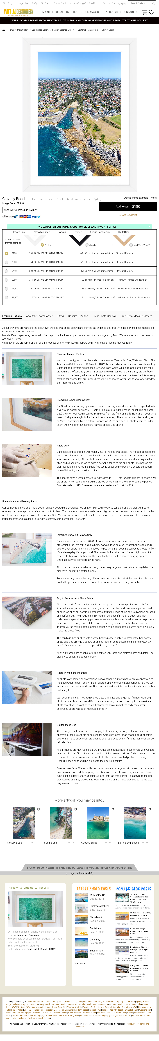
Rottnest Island (89, 1013)
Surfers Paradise (60, 1013)
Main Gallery (22, 30)
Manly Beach (44, 1004)
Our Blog (7, 3)
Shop (75, 12)
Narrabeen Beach (100, 1004)
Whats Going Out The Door (84, 3)
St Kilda (127, 1004)
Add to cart (128, 206)
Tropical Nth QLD (74, 1007)
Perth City (101, 1013)
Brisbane (36, 1013)
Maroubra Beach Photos (16, 1018)
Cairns (130, 1013)
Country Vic (99, 1007)
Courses (114, 12)
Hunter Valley (17, 1010)
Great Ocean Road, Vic (56, 1007)
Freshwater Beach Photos (39, 1018)
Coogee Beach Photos (121, 1015)
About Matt (60, 3)
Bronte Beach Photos (141, 1015)
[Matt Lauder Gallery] (18, 12)
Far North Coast (81, 1010)
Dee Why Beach (116, 1010)
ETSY (104, 12)
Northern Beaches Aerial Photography (28, 1015)
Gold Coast (46, 1013)
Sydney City (111, 1001)
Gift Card (45, 3)
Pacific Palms (95, 1010)
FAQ (34, 3)
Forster (105, 1010)
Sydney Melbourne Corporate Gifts (42, 1001)
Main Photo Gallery (55, 12)
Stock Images (89, 12)
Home (11, 30)
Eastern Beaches (37, 199)
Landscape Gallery (40, 30)
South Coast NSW (129, 1007)
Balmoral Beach (59, 1004)
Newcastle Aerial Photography (18, 1013)
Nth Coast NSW (23, 1007)
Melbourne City (19, 1004)
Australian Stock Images (93, 1001)
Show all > (80, 963)
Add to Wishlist (129, 215)
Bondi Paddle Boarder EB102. (41, 949)
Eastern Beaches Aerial (88, 30)
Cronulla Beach (131, 1010)
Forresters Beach (52, 1010)
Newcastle (136, 1004)
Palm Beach (86, 1004)
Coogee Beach (73, 1004)
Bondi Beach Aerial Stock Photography (62, 1015)
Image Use (22, 3)
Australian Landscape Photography (95, 1015)
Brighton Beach (116, 1004)
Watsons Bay (145, 1010)
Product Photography (114, 3)
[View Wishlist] (151, 12)
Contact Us (130, 12)
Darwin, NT (87, 1007)
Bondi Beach (32, 1004)
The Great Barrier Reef (116, 1013)
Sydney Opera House (126, 1001)
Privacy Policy (133, 1024)
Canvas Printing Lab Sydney (70, 1001)
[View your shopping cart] (144, 12)
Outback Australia (112, 1007)
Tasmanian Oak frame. (28, 935)
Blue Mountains (38, 1007)
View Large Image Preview (20, 209)
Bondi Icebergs (74, 1013)
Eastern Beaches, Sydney (63, 30)
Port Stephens (67, 1010)
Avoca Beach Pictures (33, 1010)
